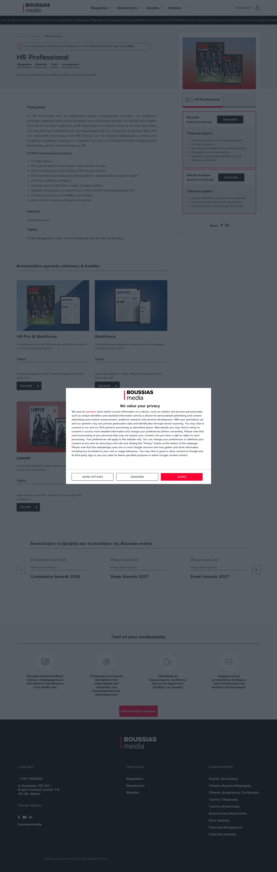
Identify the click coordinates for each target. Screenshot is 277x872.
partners (91, 411)
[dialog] (138, 436)
